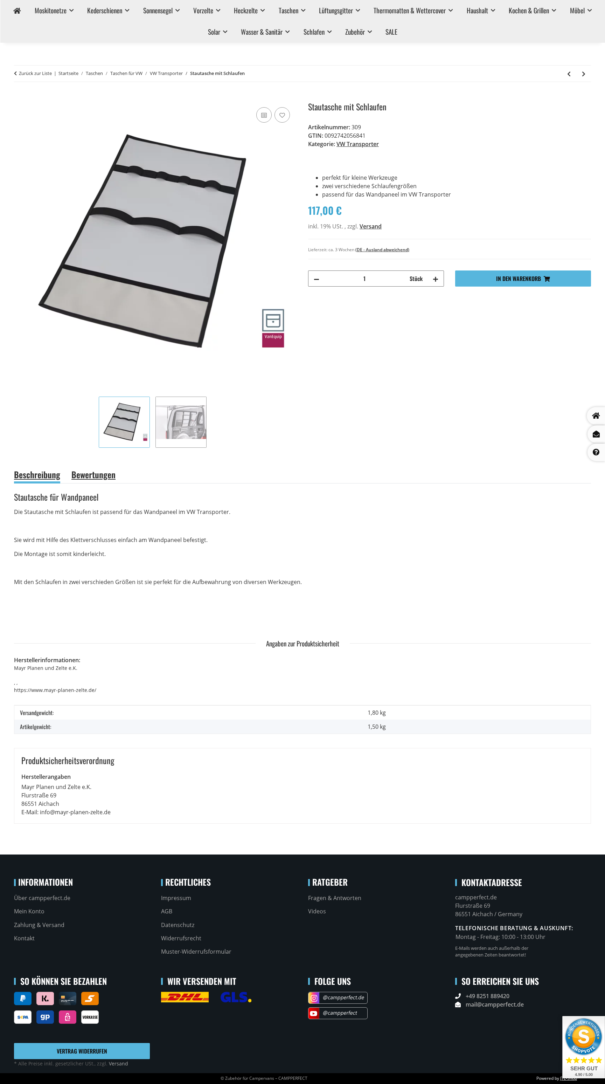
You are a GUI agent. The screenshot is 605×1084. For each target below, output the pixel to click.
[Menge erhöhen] (435, 278)
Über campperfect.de (42, 898)
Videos (317, 911)
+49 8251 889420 (487, 996)
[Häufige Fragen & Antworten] (596, 452)
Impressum (176, 898)
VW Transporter (357, 144)
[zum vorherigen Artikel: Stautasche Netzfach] (569, 74)
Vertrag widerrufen (82, 1051)
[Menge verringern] (316, 278)
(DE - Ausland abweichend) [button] (382, 250)
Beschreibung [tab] (37, 474)
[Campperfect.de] (17, 10)
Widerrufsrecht (181, 938)
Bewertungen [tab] (93, 474)
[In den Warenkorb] (19, 98)
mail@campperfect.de (495, 1004)
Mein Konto (29, 911)
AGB (166, 911)
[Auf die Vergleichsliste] (264, 115)
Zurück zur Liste (35, 73)
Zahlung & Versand (39, 925)
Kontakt (24, 938)
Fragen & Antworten (334, 898)
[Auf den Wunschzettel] (282, 115)
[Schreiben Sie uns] (596, 434)
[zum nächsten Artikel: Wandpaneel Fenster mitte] (583, 74)
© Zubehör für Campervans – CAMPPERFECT (264, 1078)
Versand (371, 226)
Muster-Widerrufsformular (196, 951)
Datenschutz (177, 925)
